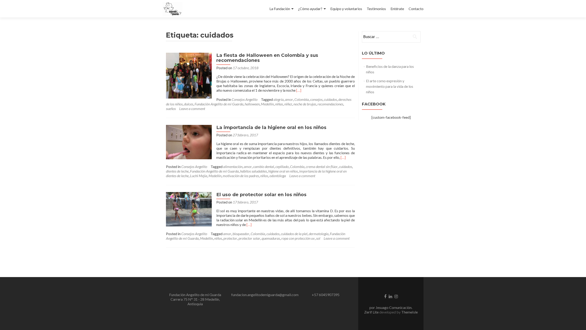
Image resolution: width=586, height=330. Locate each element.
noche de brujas (304, 104)
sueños (171, 108)
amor (289, 99)
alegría (279, 99)
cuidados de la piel (294, 233)
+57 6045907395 (325, 294)
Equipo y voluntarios (346, 8)
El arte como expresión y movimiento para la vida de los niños (389, 86)
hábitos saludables (253, 171)
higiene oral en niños (283, 171)
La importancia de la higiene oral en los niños (271, 127)
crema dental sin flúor (322, 166)
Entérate (397, 8)
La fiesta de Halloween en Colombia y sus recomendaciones (267, 57)
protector (230, 238)
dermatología (318, 233)
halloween (252, 104)
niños (264, 175)
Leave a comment (192, 108)
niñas (279, 104)
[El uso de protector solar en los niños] (189, 208)
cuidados (330, 99)
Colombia (301, 99)
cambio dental (263, 166)
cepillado (282, 166)
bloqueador (241, 233)
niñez (288, 104)
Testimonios (376, 8)
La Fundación (279, 8)
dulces (188, 104)
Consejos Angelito (245, 99)
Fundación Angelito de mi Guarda (219, 104)
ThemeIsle (409, 312)
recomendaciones (330, 104)
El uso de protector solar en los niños (261, 194)
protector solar (249, 238)
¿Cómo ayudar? (310, 8)
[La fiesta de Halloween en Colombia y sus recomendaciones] (189, 75)
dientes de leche (177, 171)
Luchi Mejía (198, 175)
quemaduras (271, 238)
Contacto (416, 8)
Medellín (267, 104)
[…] (298, 90)
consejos (316, 99)
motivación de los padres (241, 175)
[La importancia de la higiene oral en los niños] (189, 141)
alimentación (232, 166)
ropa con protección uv (298, 238)
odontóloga (277, 175)
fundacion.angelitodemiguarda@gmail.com (264, 294)
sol (318, 238)
